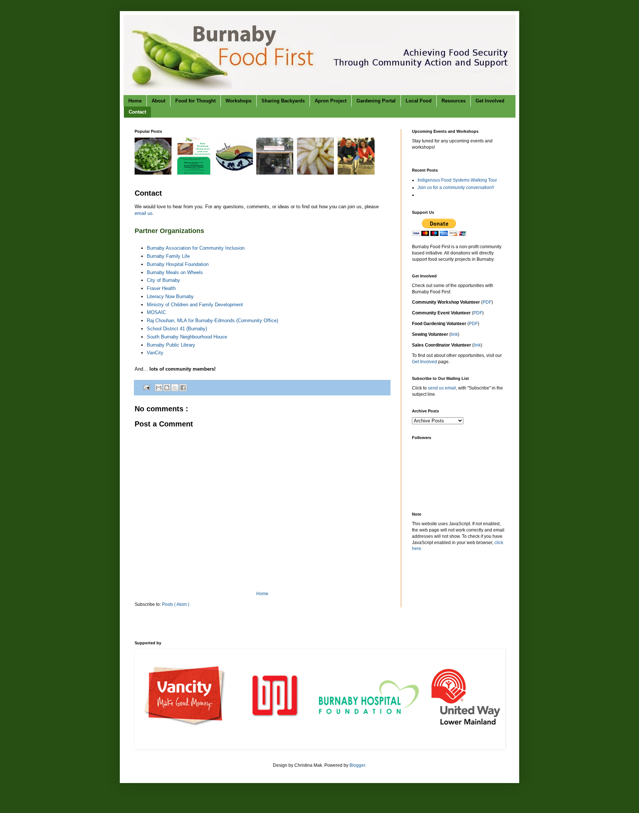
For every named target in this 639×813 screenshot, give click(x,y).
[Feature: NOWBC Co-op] (235, 173)
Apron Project (330, 101)
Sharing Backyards (283, 101)
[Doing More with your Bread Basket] (194, 173)
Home (135, 101)
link (454, 334)
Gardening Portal (376, 101)
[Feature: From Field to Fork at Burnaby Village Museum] (275, 173)
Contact (137, 112)
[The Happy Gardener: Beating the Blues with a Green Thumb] (357, 173)
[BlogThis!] (166, 387)
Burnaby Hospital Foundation (178, 264)
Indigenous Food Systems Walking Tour (457, 180)
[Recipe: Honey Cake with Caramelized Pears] (316, 173)
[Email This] (158, 387)
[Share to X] (175, 387)
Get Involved (490, 101)
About (158, 101)
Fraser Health (161, 288)
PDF (487, 302)
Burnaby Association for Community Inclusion (195, 248)
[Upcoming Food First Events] (154, 173)
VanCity (155, 352)
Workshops (238, 101)
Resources (454, 101)
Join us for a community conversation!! (455, 187)
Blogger (357, 765)
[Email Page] (146, 387)
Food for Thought (195, 101)
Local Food (419, 101)
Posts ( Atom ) (175, 604)
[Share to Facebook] (183, 387)
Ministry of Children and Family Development (195, 304)
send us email (442, 388)
